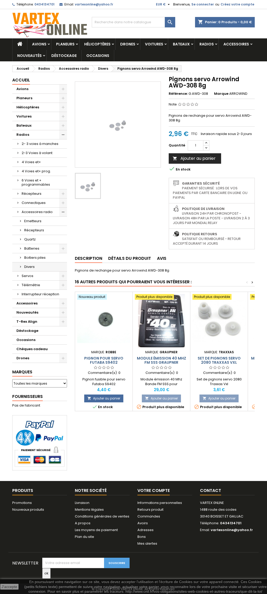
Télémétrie (31, 285)
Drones (127, 44)
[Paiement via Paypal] (39, 442)
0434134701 (44, 4)
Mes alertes (147, 543)
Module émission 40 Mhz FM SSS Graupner (161, 360)
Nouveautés (29, 55)
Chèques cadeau (32, 348)
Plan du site (84, 536)
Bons (141, 536)
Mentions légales (89, 509)
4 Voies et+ (31, 162)
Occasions (97, 55)
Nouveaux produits (28, 509)
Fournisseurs (27, 396)
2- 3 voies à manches (40, 143)
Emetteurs (32, 221)
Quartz (30, 239)
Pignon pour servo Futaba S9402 (103, 360)
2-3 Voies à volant (37, 152)
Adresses (145, 529)
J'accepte (9, 587)
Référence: (178, 93)
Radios (206, 44)
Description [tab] (88, 258)
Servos (27, 275)
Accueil (21, 80)
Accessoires (236, 44)
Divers (29, 266)
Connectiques (34, 202)
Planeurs (65, 44)
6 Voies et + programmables (36, 182)
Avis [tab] (161, 258)
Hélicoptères (97, 44)
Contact (210, 490)
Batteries (31, 248)
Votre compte (153, 490)
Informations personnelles (159, 502)
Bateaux (181, 44)
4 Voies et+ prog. (36, 171)
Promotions (22, 502)
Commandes (148, 516)
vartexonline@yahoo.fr (94, 4)
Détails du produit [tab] (129, 258)
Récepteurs (31, 193)
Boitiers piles (35, 257)
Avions (39, 44)
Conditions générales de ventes (102, 516)
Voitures (154, 44)
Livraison (82, 502)
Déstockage (64, 55)
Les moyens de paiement (96, 529)
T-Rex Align (26, 321)
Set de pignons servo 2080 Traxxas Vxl (219, 360)
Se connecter (202, 4)
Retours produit (150, 509)
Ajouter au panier (194, 158)
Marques (22, 372)
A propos (82, 523)
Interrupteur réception (40, 294)
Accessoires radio (37, 211)
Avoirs (142, 523)
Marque (221, 93)
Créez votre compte (237, 4)
